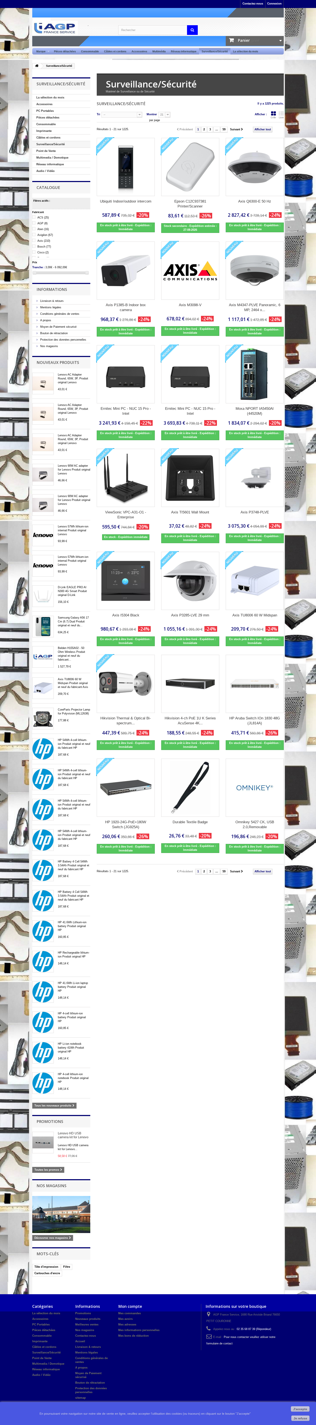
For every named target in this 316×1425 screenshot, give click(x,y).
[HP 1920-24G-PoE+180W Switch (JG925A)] (126, 788)
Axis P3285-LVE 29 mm (190, 615)
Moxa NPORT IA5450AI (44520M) (255, 411)
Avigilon (45, 235)
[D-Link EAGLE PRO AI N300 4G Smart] (43, 596)
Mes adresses (127, 1324)
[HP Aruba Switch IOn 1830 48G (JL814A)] (255, 684)
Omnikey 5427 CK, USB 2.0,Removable (254, 824)
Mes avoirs (125, 1319)
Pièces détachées (65, 51)
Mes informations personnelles (139, 1330)
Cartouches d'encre (47, 1273)
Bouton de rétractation (53, 333)
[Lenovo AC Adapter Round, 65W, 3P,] (43, 383)
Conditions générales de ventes (59, 313)
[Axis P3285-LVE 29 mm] (190, 581)
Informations (52, 289)
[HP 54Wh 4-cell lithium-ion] (43, 749)
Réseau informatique (183, 51)
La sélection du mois (245, 51)
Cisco (43, 252)
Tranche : (38, 267)
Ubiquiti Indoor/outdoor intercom (125, 201)
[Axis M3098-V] (190, 271)
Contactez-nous (252, 3)
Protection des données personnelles (62, 339)
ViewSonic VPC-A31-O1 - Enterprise (125, 514)
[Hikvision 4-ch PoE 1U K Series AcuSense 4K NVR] (190, 684)
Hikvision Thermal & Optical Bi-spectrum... (125, 720)
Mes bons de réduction (133, 1335)
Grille (273, 117)
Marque (40, 51)
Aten (43, 229)
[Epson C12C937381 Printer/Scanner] (190, 167)
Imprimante (44, 131)
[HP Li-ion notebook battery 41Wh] (43, 1052)
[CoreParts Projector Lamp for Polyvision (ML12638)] (43, 718)
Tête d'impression (46, 1266)
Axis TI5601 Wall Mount (190, 512)
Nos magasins (48, 346)
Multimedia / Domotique (52, 157)
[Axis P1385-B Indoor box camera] (126, 271)
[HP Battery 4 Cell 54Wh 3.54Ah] (43, 870)
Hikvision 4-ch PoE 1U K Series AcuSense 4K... (190, 720)
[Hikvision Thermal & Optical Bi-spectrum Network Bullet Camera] (126, 684)
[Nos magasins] (61, 1214)
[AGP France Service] (72, 28)
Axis (43, 240)
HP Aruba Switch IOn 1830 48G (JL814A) (254, 720)
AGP (42, 223)
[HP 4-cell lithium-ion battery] (43, 1022)
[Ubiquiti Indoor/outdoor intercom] (126, 167)
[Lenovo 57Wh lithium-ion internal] (43, 535)
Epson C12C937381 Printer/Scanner (190, 203)
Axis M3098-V (190, 305)
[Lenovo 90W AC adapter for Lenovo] (43, 474)
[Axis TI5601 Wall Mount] (190, 478)
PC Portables (45, 110)
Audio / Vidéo (45, 171)
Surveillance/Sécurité (215, 51)
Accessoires (139, 51)
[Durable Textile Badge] (190, 788)
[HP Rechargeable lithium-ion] (43, 961)
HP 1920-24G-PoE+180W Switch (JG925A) (125, 824)
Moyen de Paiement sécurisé (58, 326)
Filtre (66, 1266)
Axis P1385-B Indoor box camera (126, 307)
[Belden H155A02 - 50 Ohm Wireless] (43, 657)
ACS (43, 217)
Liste (281, 117)
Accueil (80, 1341)
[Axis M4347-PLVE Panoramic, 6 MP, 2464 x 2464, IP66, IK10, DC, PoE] (255, 271)
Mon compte (130, 1306)
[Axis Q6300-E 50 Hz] (255, 167)
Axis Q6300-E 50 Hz (254, 201)
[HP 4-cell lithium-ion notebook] (43, 1083)
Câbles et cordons (115, 51)
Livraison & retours (51, 300)
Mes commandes (129, 1313)
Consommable (90, 51)
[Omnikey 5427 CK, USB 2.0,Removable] (255, 788)
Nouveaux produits (58, 362)
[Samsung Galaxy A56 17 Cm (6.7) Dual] (43, 626)
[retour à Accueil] (37, 66)
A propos (45, 320)
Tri (98, 114)
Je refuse (300, 1418)
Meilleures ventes (86, 1324)
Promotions (50, 1121)
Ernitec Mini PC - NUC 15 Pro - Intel (126, 411)
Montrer (152, 114)
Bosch (44, 246)
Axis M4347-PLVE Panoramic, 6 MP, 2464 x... (254, 307)
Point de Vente (46, 151)
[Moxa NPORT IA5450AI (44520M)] (255, 374)
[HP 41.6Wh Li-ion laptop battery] (43, 992)
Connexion (274, 3)
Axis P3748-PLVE (255, 512)
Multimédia (159, 51)
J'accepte (300, 1409)
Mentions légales (50, 307)
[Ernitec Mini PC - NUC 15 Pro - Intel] (126, 374)
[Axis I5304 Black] (126, 581)
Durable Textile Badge (190, 822)
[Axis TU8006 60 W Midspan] (43, 688)
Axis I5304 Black (125, 615)
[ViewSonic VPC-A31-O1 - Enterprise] (126, 478)
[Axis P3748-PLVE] (255, 478)
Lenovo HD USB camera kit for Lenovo (73, 1135)
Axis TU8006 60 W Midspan (254, 615)
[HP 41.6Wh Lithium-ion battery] (43, 931)
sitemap (80, 1397)
